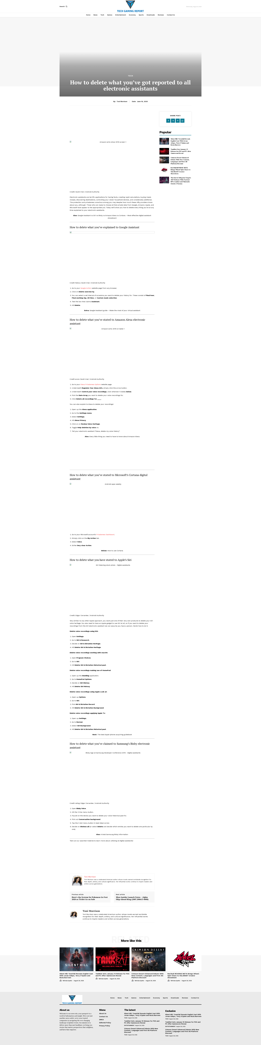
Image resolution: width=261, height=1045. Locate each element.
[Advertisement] (112, 126)
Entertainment (129, 1025)
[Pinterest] (178, 121)
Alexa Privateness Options (90, 384)
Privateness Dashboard (105, 534)
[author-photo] (61, 980)
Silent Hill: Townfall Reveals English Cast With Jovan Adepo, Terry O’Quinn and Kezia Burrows (180, 142)
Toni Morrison (122, 101)
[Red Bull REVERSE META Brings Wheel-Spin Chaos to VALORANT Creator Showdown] (164, 170)
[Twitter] (173, 121)
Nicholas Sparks (67, 980)
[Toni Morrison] (75, 914)
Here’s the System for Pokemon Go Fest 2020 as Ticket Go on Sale (90, 898)
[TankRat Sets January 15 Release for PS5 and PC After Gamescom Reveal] (164, 151)
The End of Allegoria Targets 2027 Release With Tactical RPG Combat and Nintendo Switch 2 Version (181, 181)
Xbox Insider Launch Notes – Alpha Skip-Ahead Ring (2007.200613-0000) (132, 898)
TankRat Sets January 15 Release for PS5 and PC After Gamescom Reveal (181, 151)
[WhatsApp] (182, 121)
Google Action (86, 288)
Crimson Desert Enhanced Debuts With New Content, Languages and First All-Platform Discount (180, 161)
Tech (130, 76)
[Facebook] (168, 121)
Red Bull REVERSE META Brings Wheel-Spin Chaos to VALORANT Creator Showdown (180, 171)
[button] (64, 6)
